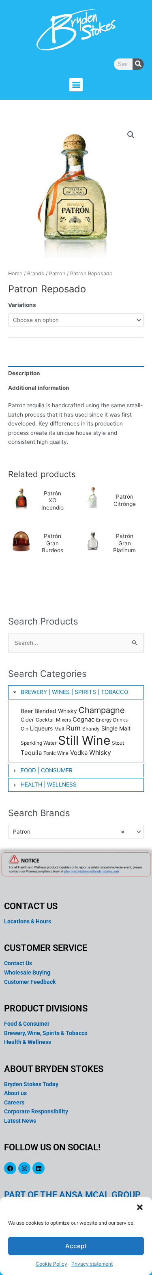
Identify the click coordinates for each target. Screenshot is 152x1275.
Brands (35, 273)
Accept (76, 1246)
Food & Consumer (26, 1023)
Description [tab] (24, 373)
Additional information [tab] (38, 388)
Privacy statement (92, 1264)
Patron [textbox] (68, 831)
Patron (57, 273)
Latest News (20, 1120)
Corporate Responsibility (36, 1111)
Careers (14, 1102)
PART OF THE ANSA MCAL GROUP (72, 1195)
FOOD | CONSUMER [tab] (47, 770)
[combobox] (76, 831)
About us (15, 1093)
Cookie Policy (51, 1264)
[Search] (138, 64)
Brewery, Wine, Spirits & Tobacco (46, 1033)
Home (15, 273)
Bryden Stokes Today (31, 1084)
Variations (22, 305)
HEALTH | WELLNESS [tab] (49, 784)
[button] (140, 1207)
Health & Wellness (27, 1042)
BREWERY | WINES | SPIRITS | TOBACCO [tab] (74, 692)
